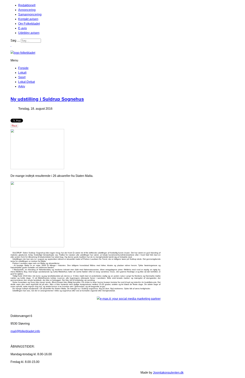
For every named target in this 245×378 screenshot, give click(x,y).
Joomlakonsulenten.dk (168, 372)
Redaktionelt (26, 5)
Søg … (15, 40)
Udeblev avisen (28, 32)
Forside (23, 68)
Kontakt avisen (28, 19)
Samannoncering (30, 14)
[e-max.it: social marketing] (129, 298)
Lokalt (22, 72)
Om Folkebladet (29, 23)
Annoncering (27, 9)
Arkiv (21, 86)
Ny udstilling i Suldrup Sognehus (47, 99)
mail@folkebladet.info (25, 331)
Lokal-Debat (26, 81)
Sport (21, 77)
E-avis (22, 28)
